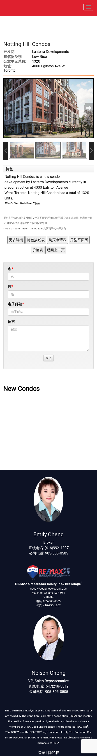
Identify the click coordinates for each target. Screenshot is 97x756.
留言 (11, 321)
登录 (41, 753)
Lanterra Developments (49, 182)
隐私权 (53, 753)
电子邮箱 (15, 304)
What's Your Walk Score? (20, 203)
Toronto (20, 193)
